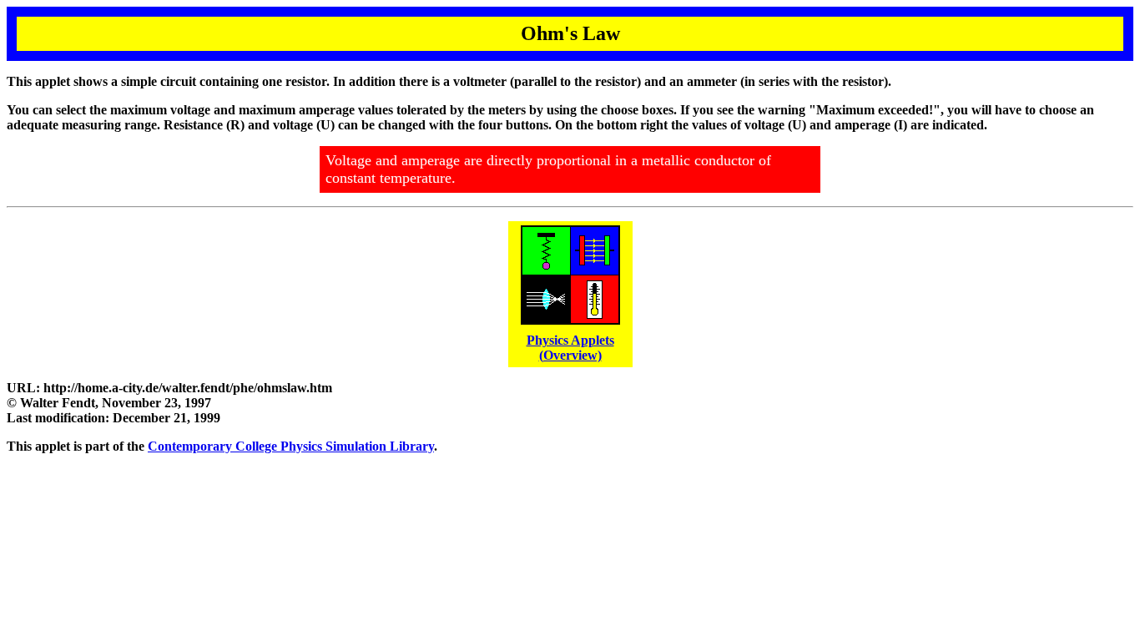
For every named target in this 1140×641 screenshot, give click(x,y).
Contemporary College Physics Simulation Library (291, 446)
